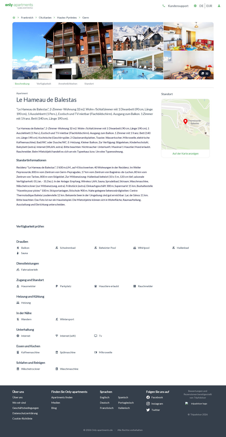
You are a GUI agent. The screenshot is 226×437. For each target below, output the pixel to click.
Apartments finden (61, 397)
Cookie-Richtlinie (22, 418)
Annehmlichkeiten (67, 83)
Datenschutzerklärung (25, 413)
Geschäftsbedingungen (25, 407)
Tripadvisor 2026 (199, 414)
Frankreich (27, 17)
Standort (89, 83)
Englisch (104, 397)
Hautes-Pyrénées (67, 17)
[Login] (219, 5)
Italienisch (124, 407)
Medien (55, 402)
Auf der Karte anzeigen (186, 153)
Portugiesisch (126, 402)
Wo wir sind (19, 402)
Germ (85, 17)
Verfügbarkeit (44, 83)
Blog (54, 407)
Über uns (17, 397)
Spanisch (123, 397)
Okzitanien (45, 17)
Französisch (106, 407)
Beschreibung (22, 83)
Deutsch (104, 402)
